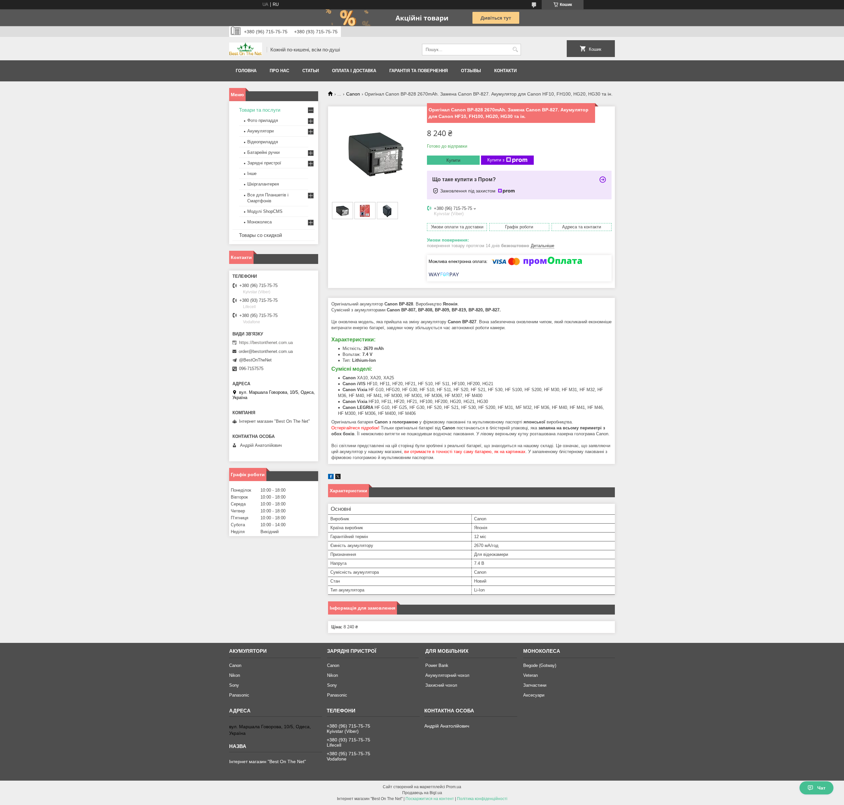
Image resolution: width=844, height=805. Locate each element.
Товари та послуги (259, 110)
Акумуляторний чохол (447, 675)
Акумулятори (260, 131)
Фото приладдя (262, 120)
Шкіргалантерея (263, 184)
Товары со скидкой (260, 235)
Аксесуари (533, 695)
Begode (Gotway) (539, 665)
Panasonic (239, 695)
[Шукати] (515, 49)
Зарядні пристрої (264, 162)
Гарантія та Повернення (418, 70)
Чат (821, 788)
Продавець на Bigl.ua (422, 793)
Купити (453, 160)
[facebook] (331, 477)
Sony (234, 685)
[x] (338, 477)
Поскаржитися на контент (430, 798)
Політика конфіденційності (482, 798)
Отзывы (471, 70)
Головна (246, 70)
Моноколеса (259, 221)
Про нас (279, 70)
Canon (353, 94)
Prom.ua (453, 787)
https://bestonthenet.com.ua (266, 342)
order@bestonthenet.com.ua (266, 351)
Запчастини (534, 685)
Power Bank (436, 665)
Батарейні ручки (263, 152)
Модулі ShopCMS (265, 211)
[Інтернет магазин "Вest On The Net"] (245, 50)
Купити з (495, 160)
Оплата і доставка (354, 70)
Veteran (530, 675)
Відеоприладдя (262, 141)
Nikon (234, 675)
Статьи (310, 70)
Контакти (505, 70)
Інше (251, 173)
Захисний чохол (441, 685)
